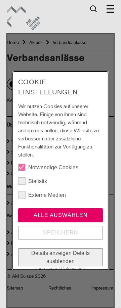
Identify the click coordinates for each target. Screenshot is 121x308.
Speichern (60, 232)
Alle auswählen (60, 215)
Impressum (46, 268)
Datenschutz (73, 268)
